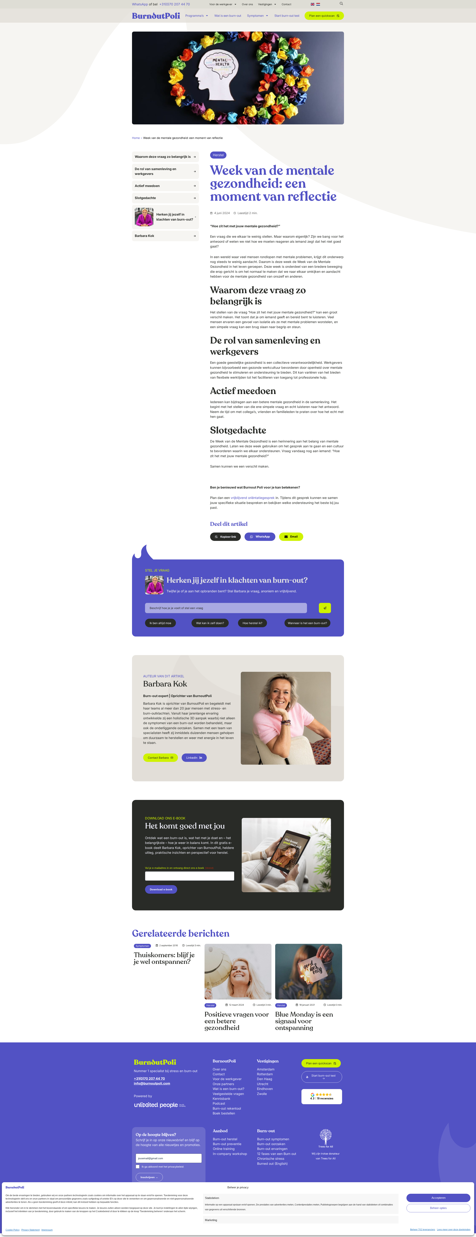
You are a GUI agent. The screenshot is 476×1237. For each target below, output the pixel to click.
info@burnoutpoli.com (152, 1083)
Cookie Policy (13, 1230)
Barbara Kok (144, 236)
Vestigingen (265, 4)
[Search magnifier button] (341, 3)
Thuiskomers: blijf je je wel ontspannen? (164, 958)
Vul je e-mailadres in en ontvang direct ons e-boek (179, 867)
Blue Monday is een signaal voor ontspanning (304, 1021)
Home (136, 138)
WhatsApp (140, 4)
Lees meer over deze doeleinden (453, 1229)
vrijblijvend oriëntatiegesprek (253, 498)
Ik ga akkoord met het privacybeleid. (163, 1166)
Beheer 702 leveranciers (422, 1229)
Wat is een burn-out (227, 15)
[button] (225, 537)
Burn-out (266, 1131)
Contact (286, 4)
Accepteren (439, 1197)
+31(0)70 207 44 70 (174, 4)
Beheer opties (438, 1208)
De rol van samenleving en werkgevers (155, 171)
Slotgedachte (145, 198)
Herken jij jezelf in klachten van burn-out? (174, 216)
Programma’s (194, 15)
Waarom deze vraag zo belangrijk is (163, 157)
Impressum (47, 1230)
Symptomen (255, 15)
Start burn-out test (286, 15)
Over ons (247, 4)
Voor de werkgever (220, 4)
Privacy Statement (30, 1230)
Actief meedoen (147, 186)
